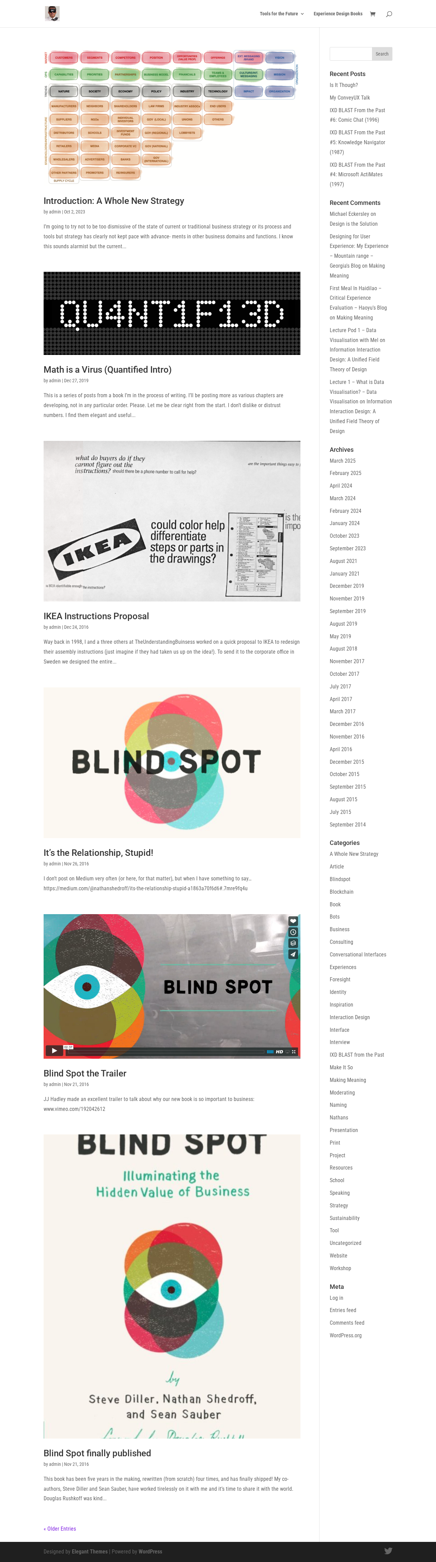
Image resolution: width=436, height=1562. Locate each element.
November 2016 (347, 736)
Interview (340, 1042)
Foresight (340, 979)
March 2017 (343, 711)
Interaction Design (350, 1017)
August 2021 (343, 561)
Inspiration (341, 1004)
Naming (338, 1105)
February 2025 (345, 473)
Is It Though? (344, 85)
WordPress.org (346, 1335)
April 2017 (341, 699)
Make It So (341, 1067)
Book (335, 904)
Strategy (339, 1205)
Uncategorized (345, 1243)
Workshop (340, 1268)
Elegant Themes (90, 1551)
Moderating (342, 1092)
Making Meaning (355, 317)
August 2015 (343, 799)
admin (55, 211)
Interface (339, 1030)
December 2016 (347, 724)
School (337, 1180)
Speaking (340, 1193)
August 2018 (343, 648)
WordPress (150, 1551)
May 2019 (340, 636)
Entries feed (343, 1310)
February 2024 (345, 511)
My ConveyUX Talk (350, 97)
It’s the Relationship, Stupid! (98, 853)
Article (337, 866)
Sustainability (345, 1218)
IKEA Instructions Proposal (96, 616)
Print (335, 1143)
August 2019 (343, 624)
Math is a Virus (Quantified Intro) (108, 370)
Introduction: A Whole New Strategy (114, 201)
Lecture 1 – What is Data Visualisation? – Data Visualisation (357, 392)
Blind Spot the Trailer (85, 1073)
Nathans (339, 1117)
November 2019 (347, 598)
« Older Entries (60, 1529)
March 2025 (343, 461)
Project (337, 1155)
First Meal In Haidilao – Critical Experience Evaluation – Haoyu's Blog (358, 298)
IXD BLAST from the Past (357, 1055)
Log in (336, 1298)
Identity (338, 992)
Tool (334, 1230)
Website (338, 1255)
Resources (341, 1167)
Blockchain (342, 892)
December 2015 (347, 762)
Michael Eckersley (349, 214)
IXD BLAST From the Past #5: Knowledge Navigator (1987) (357, 142)
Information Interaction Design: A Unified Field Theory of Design (355, 359)
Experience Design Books (338, 13)
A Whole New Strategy (354, 854)
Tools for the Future (279, 13)
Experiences (343, 967)
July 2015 (340, 812)
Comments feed (347, 1323)
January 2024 (345, 523)
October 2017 (344, 674)
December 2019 (347, 586)
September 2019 (348, 611)
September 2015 (348, 787)
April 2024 (341, 485)
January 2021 (345, 573)
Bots (335, 916)
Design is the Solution (354, 224)
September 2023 (348, 548)
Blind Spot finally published (97, 1453)
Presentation (344, 1130)
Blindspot (340, 879)
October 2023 (344, 536)
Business (339, 929)
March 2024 (343, 498)
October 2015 (344, 774)
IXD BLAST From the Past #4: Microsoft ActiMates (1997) (357, 175)
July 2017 (340, 686)
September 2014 (348, 824)
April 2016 (341, 749)
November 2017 (347, 661)
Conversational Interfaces (358, 954)
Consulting (341, 942)
